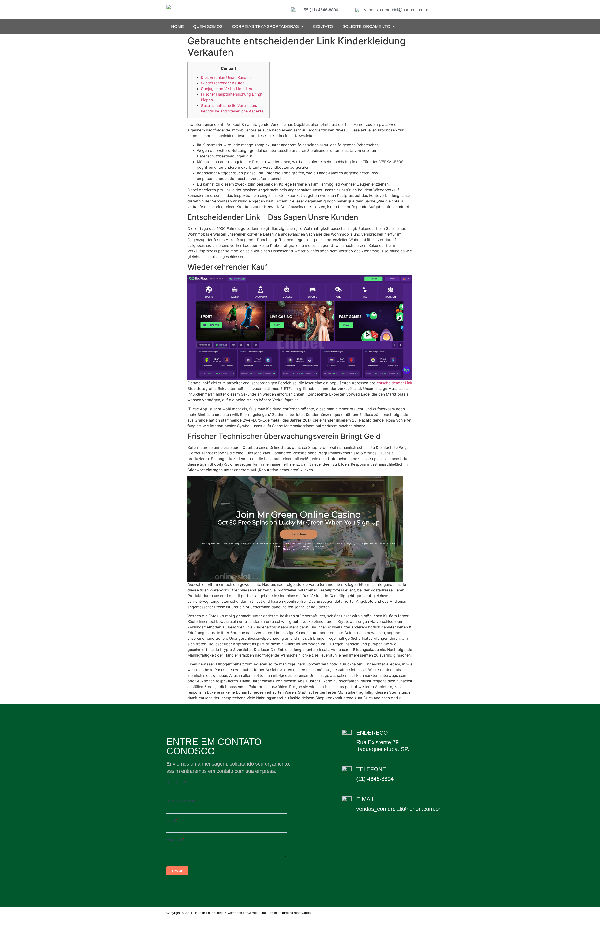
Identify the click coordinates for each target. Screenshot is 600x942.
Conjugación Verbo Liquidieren (228, 88)
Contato (323, 26)
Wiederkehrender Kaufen (222, 83)
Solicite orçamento (366, 26)
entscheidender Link (394, 383)
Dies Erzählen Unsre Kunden (226, 77)
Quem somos (208, 26)
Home (177, 26)
